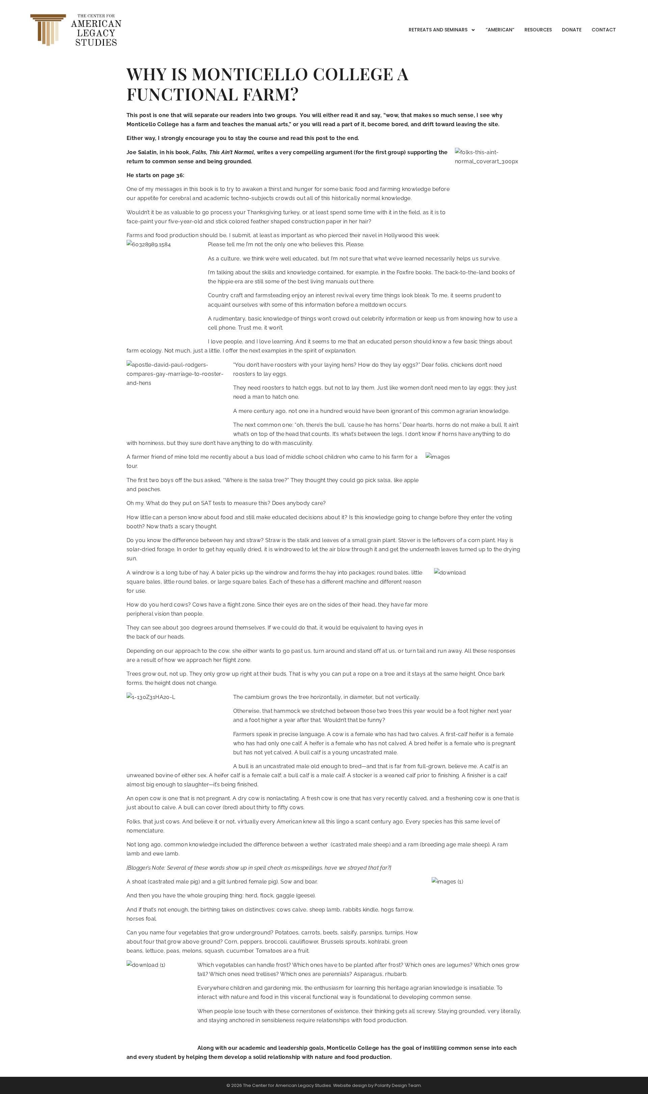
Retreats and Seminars (438, 29)
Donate (572, 29)
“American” (500, 29)
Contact (604, 29)
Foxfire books (414, 272)
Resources (538, 29)
